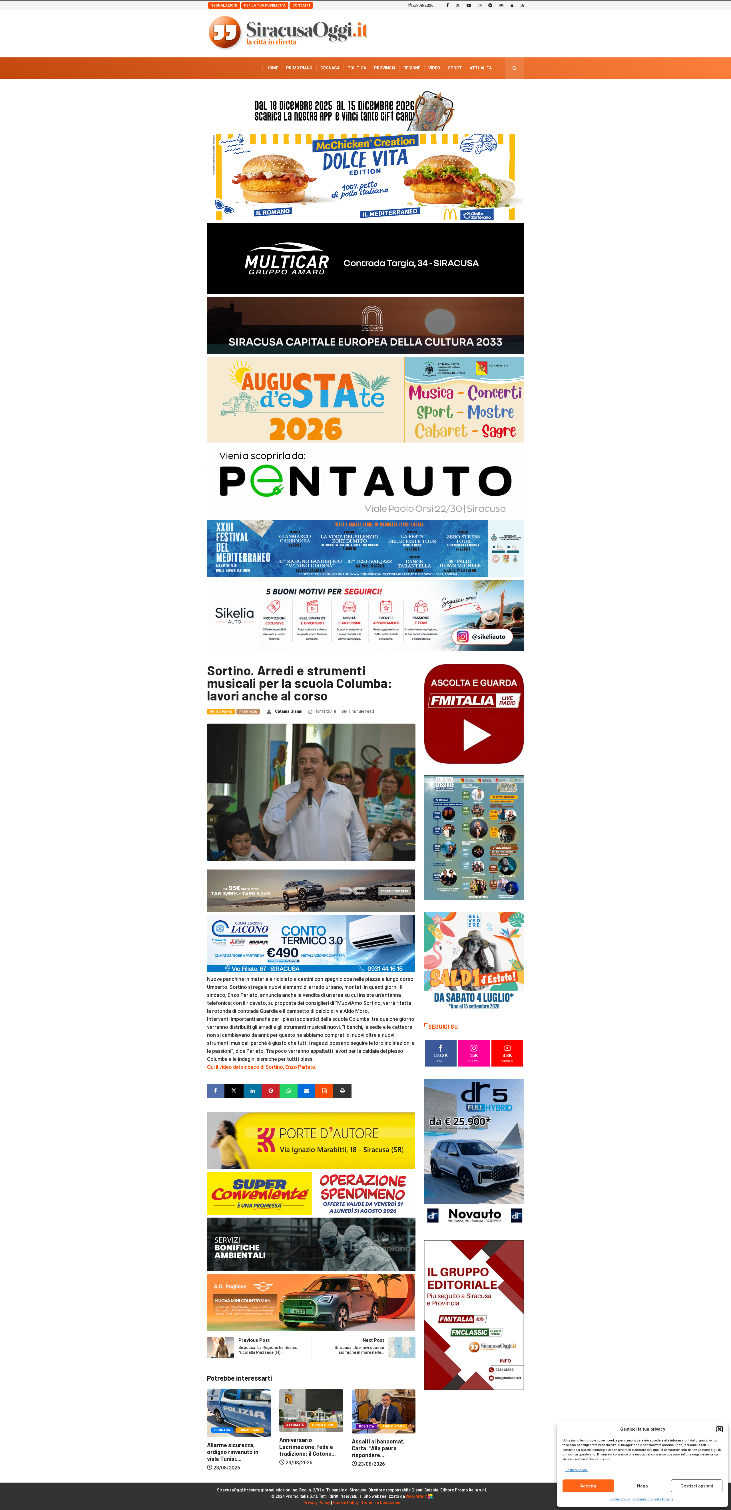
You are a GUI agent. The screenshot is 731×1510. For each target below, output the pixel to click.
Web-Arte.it (416, 1496)
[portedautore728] (311, 1140)
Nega (642, 1486)
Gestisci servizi (576, 1470)
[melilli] (474, 837)
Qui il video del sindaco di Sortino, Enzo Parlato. (261, 1067)
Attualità (481, 68)
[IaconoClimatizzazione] (311, 943)
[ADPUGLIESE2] (311, 1302)
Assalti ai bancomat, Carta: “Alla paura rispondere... (233, 1448)
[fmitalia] (365, 548)
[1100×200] (365, 325)
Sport (455, 68)
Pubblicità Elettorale (467, 89)
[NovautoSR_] (474, 1153)
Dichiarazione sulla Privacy (652, 1499)
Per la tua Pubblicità (265, 5)
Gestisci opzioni (696, 1486)
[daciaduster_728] (311, 890)
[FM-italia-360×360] (474, 713)
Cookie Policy (619, 1499)
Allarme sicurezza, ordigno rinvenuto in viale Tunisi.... (305, 1451)
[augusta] (365, 399)
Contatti (301, 5)
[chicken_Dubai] (365, 177)
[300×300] (474, 961)
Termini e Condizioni (381, 1502)
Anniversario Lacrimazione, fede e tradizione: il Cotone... (380, 1446)
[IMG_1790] (365, 481)
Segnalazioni (224, 5)
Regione (411, 68)
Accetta (588, 1486)
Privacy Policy (317, 1502)
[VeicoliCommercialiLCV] (365, 258)
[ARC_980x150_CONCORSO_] (365, 110)
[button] (719, 1429)
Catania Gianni (288, 711)
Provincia (384, 68)
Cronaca (330, 68)
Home (272, 68)
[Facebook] (447, 5)
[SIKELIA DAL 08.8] (365, 615)
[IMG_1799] (311, 1193)
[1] (474, 1315)
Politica (357, 68)
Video (434, 68)
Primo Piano (299, 68)
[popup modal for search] (514, 68)
